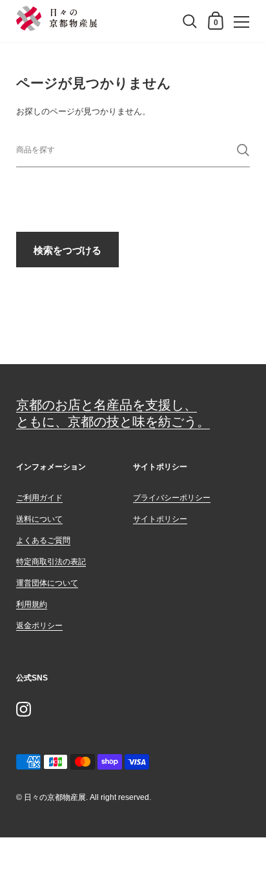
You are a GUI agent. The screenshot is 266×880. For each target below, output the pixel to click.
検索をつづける (67, 250)
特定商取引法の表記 (51, 561)
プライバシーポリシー (171, 497)
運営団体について (47, 583)
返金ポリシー (39, 625)
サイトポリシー (160, 519)
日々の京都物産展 (55, 797)
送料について (39, 519)
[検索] (243, 150)
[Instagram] (23, 709)
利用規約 (31, 604)
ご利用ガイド (39, 497)
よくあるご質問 (43, 540)
